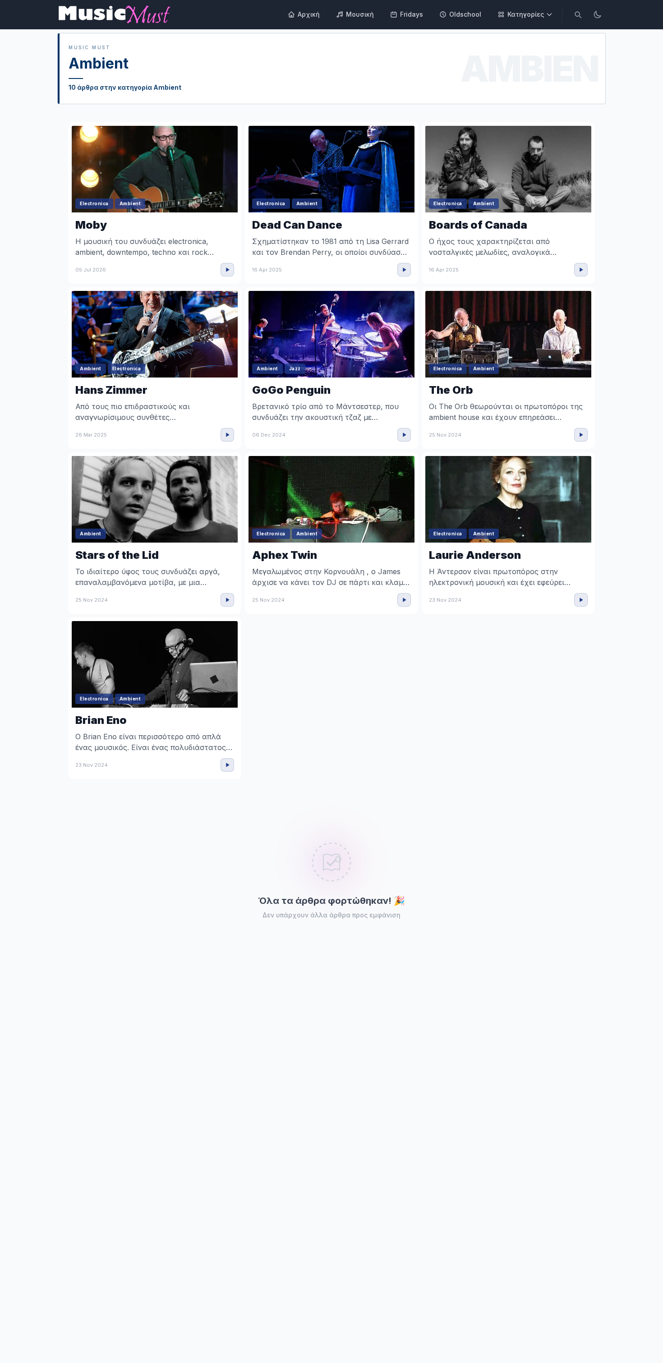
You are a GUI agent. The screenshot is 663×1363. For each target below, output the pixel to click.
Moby (91, 224)
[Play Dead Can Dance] (404, 269)
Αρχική (309, 14)
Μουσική (360, 14)
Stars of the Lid (117, 555)
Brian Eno (101, 720)
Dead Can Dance (297, 224)
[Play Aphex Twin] (404, 600)
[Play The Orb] (581, 435)
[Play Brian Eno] (227, 765)
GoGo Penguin (291, 389)
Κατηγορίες (525, 14)
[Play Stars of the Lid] (227, 600)
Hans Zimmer (111, 389)
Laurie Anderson (475, 555)
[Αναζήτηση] (578, 14)
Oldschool (465, 14)
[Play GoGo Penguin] (404, 435)
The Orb (451, 389)
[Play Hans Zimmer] (227, 435)
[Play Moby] (227, 269)
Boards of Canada (478, 224)
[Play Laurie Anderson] (581, 600)
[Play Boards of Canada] (581, 269)
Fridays (411, 14)
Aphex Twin (284, 555)
